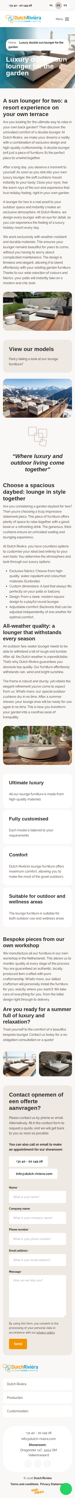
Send (18, 1344)
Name (13, 1187)
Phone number (19, 1229)
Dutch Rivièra (16, 1384)
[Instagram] (38, 1464)
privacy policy (46, 1332)
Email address (19, 1250)
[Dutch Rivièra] (23, 19)
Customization (17, 1411)
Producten (15, 1397)
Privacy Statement (52, 1484)
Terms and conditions (24, 1484)
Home (12, 42)
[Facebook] (47, 1464)
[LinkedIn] (28, 1464)
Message (15, 1271)
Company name (19, 1208)
